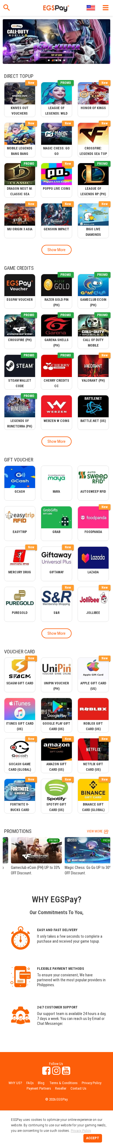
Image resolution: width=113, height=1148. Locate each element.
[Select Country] (91, 8)
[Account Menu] (105, 7)
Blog (41, 1083)
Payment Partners (39, 1088)
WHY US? (15, 1083)
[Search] (6, 7)
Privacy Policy (91, 1083)
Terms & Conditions (63, 1083)
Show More (56, 249)
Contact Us (78, 1088)
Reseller (60, 1088)
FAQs (30, 1083)
